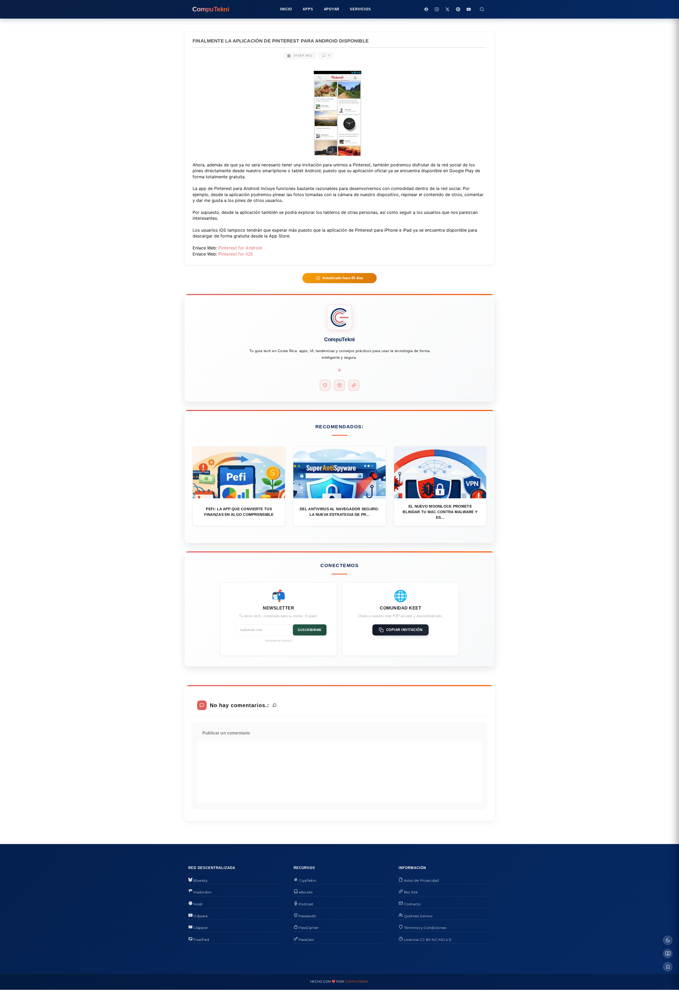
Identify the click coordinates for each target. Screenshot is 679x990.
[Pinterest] (458, 9)
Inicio (286, 9)
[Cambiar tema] (667, 940)
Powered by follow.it (278, 640)
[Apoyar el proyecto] (325, 385)
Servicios (360, 9)
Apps (308, 9)
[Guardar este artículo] (667, 966)
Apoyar (332, 9)
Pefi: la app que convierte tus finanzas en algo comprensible (239, 512)
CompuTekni (356, 981)
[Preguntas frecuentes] (339, 385)
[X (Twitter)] (447, 9)
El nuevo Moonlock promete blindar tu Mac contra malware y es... (440, 512)
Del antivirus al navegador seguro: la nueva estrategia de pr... (339, 512)
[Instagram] (437, 9)
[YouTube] (468, 9)
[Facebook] (426, 9)
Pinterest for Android (240, 247)
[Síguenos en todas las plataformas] (353, 385)
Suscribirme (310, 630)
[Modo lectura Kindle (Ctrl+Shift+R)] (667, 953)
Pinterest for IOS (235, 254)
